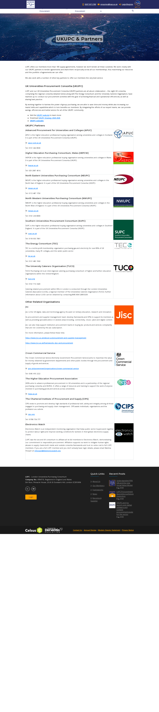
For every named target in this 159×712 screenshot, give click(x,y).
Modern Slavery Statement (109, 530)
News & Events (103, 11)
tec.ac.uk (31, 256)
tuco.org (31, 279)
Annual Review (90, 530)
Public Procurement (80, 9)
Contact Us (77, 530)
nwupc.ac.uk (33, 211)
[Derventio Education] (54, 530)
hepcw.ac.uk (33, 165)
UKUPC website (43, 115)
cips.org (31, 414)
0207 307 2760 (90, 4)
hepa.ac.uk (32, 394)
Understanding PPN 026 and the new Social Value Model (124, 482)
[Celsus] (33, 530)
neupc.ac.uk (33, 188)
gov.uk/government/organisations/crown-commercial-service (53, 368)
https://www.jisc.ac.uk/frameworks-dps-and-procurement (49, 343)
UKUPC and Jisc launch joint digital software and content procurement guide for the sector (124, 508)
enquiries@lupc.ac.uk (109, 4)
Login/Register (127, 4)
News (95, 494)
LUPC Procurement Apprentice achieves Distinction (125, 493)
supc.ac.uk (32, 233)
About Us (96, 481)
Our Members (98, 485)
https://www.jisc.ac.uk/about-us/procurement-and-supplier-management (55, 338)
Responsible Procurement (45, 9)
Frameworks (98, 490)
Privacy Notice (128, 530)
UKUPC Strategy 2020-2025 (49, 118)
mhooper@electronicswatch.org (47, 451)
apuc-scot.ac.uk (34, 143)
